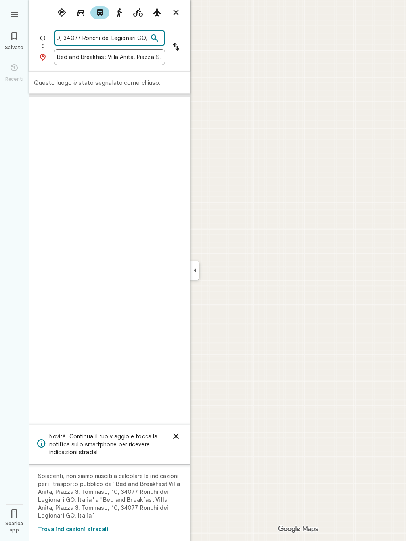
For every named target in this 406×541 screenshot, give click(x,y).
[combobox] (102, 38)
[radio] (61, 13)
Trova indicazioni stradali (73, 529)
